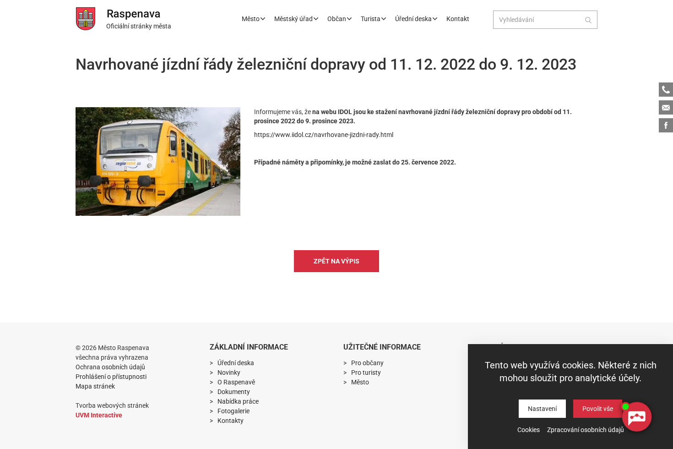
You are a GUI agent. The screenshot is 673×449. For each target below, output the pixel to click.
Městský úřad (293, 18)
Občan (336, 18)
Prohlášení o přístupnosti (111, 376)
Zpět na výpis (336, 261)
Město (251, 18)
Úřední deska (413, 18)
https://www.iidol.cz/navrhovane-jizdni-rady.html (323, 134)
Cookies (528, 429)
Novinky (228, 372)
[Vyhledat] (588, 19)
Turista (370, 18)
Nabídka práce (238, 401)
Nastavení (542, 408)
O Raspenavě (236, 382)
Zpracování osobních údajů (585, 429)
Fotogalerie (233, 411)
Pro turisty (366, 372)
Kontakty (230, 420)
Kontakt (457, 18)
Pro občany (367, 363)
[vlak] (158, 161)
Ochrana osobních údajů (110, 367)
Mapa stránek (95, 386)
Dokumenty (233, 391)
